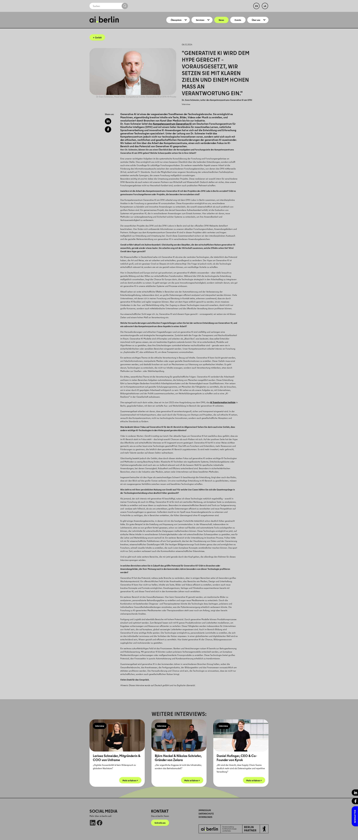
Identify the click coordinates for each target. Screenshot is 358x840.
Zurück (98, 37)
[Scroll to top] (351, 833)
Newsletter (354, 816)
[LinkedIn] (93, 823)
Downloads (205, 816)
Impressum (205, 810)
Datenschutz (206, 813)
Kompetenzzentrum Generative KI (172, 124)
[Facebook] (99, 823)
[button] (108, 121)
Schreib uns (160, 822)
